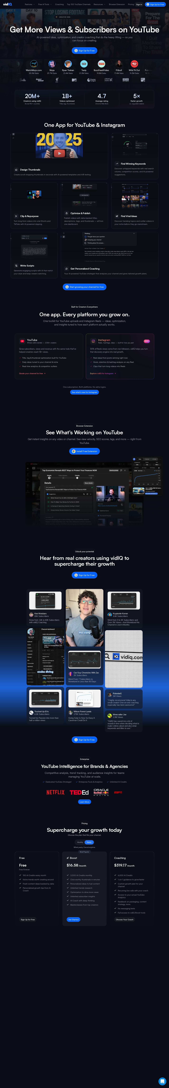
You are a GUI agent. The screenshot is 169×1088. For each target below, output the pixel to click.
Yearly (89, 842)
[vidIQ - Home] (7, 4)
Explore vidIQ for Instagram (101, 373)
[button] (45, 607)
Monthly (80, 842)
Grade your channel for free (31, 373)
